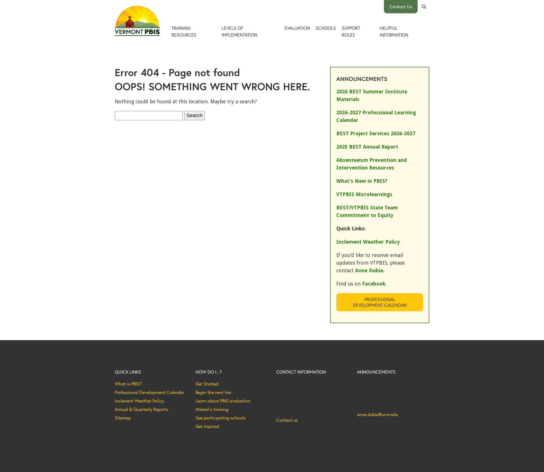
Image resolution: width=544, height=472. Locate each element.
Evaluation (297, 28)
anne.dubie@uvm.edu (377, 414)
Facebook (373, 284)
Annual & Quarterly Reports (141, 409)
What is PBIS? (128, 384)
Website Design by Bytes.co (139, 463)
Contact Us (401, 6)
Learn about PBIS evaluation (223, 401)
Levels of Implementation (239, 31)
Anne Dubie (369, 270)
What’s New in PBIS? (361, 181)
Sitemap (123, 417)
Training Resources (183, 31)
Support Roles (351, 31)
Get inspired (207, 426)
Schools (326, 28)
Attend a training (212, 409)
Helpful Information (394, 31)
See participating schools (220, 417)
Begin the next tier (213, 392)
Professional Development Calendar (380, 302)
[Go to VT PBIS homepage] (137, 21)
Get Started (207, 384)
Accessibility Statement (409, 457)
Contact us (287, 420)
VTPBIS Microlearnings (364, 194)
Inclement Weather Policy (139, 401)
